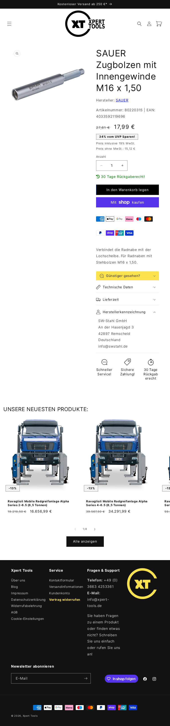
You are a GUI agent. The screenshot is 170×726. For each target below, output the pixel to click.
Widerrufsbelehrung (26, 606)
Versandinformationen (66, 587)
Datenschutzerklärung (28, 599)
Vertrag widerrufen (64, 599)
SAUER (122, 100)
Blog (14, 587)
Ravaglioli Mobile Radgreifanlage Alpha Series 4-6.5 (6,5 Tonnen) (117, 503)
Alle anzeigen (85, 541)
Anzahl (101, 156)
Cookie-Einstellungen (27, 619)
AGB (14, 612)
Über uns (18, 580)
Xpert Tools (30, 715)
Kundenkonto (59, 593)
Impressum (19, 593)
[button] (9, 24)
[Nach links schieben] (75, 529)
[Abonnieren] (86, 678)
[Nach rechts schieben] (95, 529)
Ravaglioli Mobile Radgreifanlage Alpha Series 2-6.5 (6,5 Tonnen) (38, 503)
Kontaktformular (61, 580)
